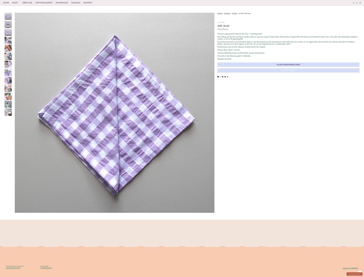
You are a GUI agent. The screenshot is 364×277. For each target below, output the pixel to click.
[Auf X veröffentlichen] (220, 76)
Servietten (234, 13)
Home (6, 3)
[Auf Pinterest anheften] (222, 76)
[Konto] (357, 3)
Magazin (75, 3)
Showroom (62, 3)
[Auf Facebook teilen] (218, 76)
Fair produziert (44, 3)
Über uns (27, 3)
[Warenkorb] (360, 3)
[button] (227, 76)
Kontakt (87, 3)
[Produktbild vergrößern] (114, 113)
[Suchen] (354, 3)
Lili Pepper (221, 22)
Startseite (219, 13)
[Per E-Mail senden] (225, 76)
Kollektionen (227, 13)
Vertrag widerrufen (355, 274)
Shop (15, 3)
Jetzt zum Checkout (288, 70)
